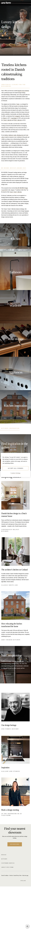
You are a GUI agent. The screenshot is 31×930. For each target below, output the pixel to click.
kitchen (7, 148)
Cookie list (12, 917)
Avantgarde (7, 127)
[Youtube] (10, 924)
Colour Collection (6, 131)
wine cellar (7, 150)
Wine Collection (18, 131)
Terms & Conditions (5, 917)
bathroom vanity (14, 148)
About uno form (7, 908)
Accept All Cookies (15, 469)
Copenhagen (8, 129)
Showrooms (15, 885)
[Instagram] (13, 924)
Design (4, 896)
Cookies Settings (15, 474)
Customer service (8, 904)
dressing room (24, 148)
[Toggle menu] (28, 3)
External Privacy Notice (20, 917)
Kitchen (4, 900)
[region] (15, 465)
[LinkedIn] (17, 924)
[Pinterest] (6, 924)
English (23, 924)
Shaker (26, 127)
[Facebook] (3, 924)
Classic (21, 111)
